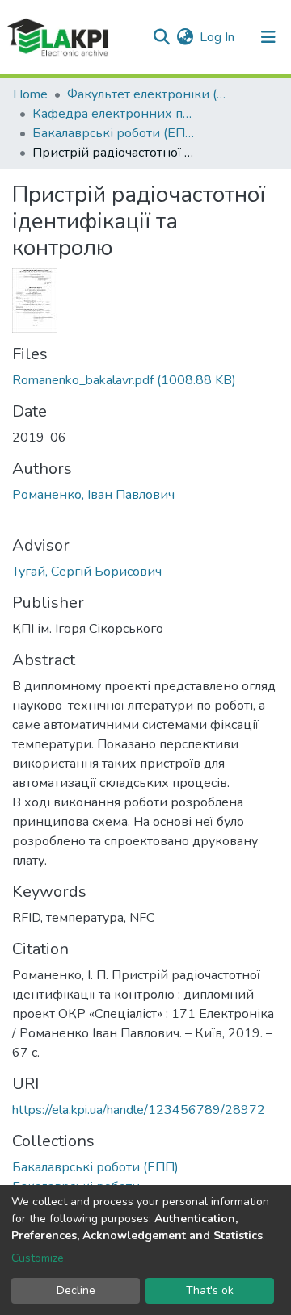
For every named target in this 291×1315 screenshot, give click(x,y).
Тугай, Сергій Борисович (87, 571)
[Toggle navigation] (268, 37)
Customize (37, 1258)
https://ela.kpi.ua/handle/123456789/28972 (138, 1110)
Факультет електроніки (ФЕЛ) (148, 94)
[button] (185, 37)
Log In (218, 37)
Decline (76, 1290)
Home (30, 94)
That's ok (210, 1290)
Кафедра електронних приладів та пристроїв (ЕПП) (113, 114)
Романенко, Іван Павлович (93, 495)
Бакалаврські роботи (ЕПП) (113, 133)
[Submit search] (161, 37)
